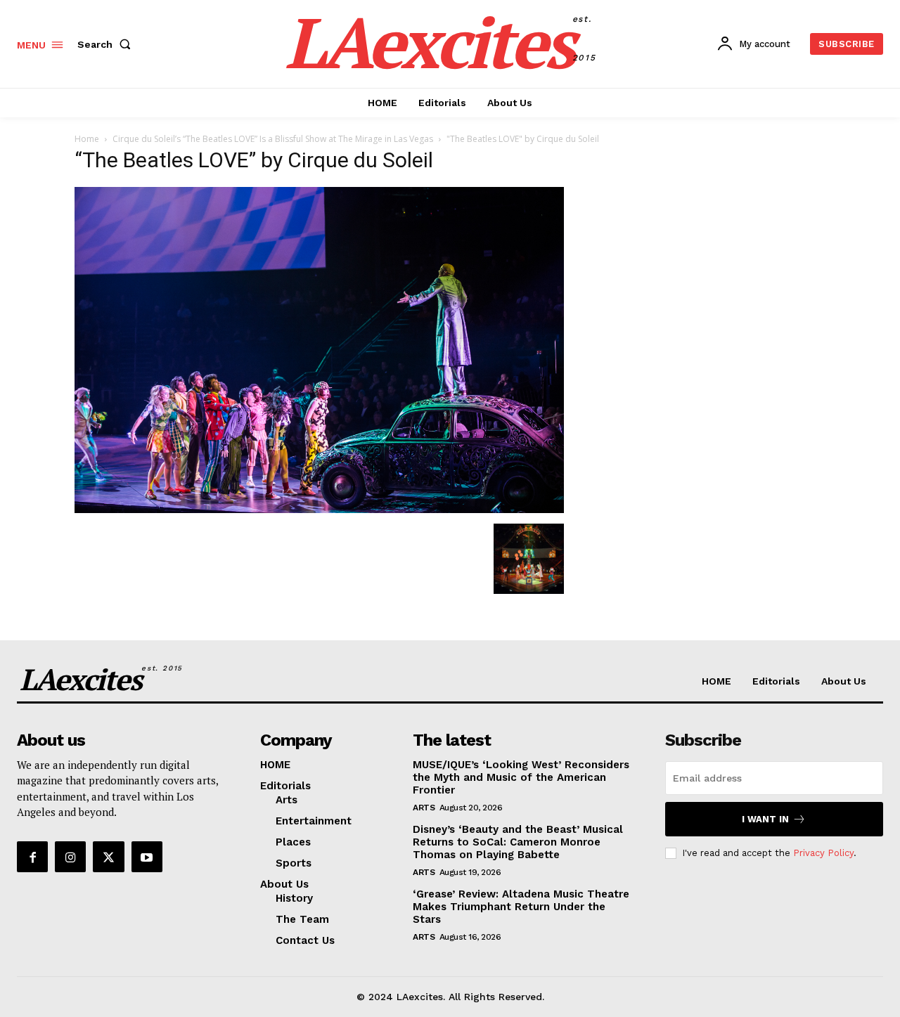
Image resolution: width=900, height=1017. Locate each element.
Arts (424, 807)
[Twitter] (108, 856)
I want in (765, 819)
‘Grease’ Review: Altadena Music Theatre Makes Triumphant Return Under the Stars (521, 907)
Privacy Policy (823, 853)
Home (87, 139)
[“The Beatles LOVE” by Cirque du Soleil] (319, 509)
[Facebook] (32, 856)
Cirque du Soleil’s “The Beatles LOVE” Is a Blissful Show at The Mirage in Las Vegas (272, 139)
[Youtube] (146, 856)
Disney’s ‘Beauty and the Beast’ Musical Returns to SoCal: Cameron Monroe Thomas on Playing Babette (518, 842)
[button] (106, 44)
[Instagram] (70, 856)
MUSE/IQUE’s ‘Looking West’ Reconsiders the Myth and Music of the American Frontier (521, 777)
